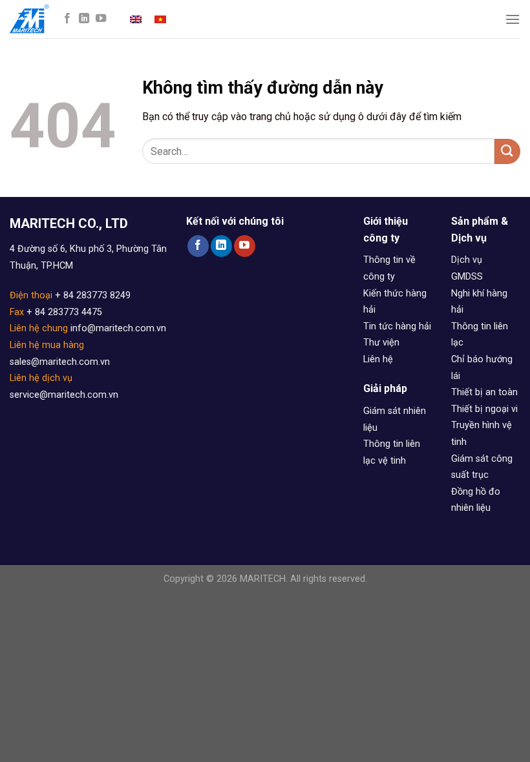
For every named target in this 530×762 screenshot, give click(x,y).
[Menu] (512, 19)
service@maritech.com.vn (64, 394)
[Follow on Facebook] (67, 19)
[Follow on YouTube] (101, 19)
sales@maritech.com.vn (60, 361)
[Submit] (507, 151)
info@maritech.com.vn (118, 328)
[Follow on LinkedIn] (84, 19)
